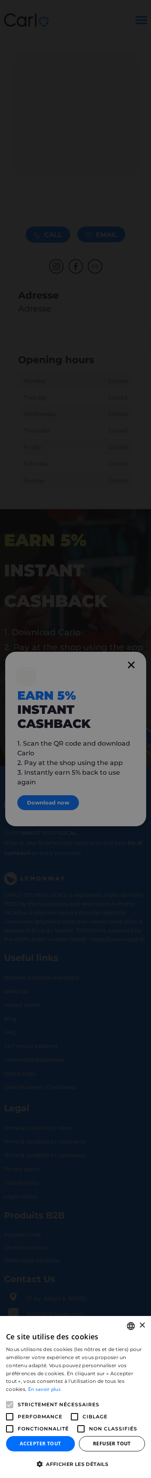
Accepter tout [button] (40, 1443)
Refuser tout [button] (112, 1443)
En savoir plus (44, 1389)
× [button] (142, 1325)
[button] (75, 1464)
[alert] (75, 739)
